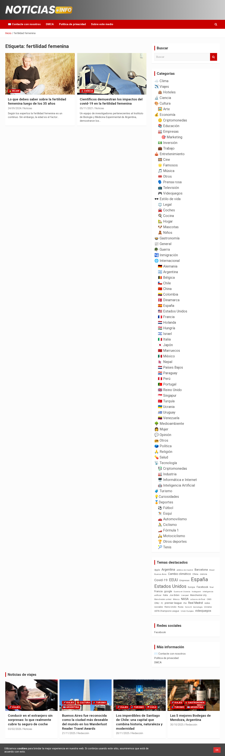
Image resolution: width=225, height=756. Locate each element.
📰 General (162, 244)
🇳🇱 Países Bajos (170, 367)
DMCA (50, 24)
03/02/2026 (14, 729)
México (176, 599)
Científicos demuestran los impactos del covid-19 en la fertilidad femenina (111, 101)
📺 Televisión (168, 188)
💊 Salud (161, 457)
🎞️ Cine (164, 159)
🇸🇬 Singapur (167, 395)
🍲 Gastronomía (166, 238)
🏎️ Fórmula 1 (168, 530)
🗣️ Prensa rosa (170, 182)
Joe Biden (174, 595)
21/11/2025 (68, 733)
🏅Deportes (163, 502)
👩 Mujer (14, 91)
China (195, 574)
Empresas (184, 580)
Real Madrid (195, 603)
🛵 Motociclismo (171, 536)
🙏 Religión (163, 452)
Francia (158, 591)
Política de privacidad (72, 24)
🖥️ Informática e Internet (177, 480)
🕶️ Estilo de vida (167, 199)
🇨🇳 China (165, 289)
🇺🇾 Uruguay (166, 412)
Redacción (83, 733)
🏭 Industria (167, 474)
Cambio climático (179, 574)
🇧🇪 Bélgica (166, 277)
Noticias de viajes (22, 674)
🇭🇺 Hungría (166, 328)
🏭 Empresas (168, 131)
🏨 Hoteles (167, 92)
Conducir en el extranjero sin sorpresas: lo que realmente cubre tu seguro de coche (30, 720)
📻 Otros (161, 440)
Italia (165, 595)
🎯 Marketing (171, 137)
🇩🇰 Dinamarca (168, 300)
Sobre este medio (102, 24)
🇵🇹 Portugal (167, 384)
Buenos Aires (160, 574)
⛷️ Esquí (165, 513)
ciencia (203, 574)
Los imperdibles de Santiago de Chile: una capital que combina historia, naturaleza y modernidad (139, 722)
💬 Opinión (162, 435)
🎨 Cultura (162, 103)
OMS (209, 599)
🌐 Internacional (167, 261)
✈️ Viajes (161, 86)
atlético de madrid (185, 570)
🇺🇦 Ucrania (166, 407)
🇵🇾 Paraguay (167, 373)
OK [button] (217, 750)
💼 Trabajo (166, 148)
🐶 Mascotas (168, 227)
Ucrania (208, 607)
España (199, 579)
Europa (191, 587)
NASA (185, 599)
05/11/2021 (86, 108)
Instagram (196, 591)
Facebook (202, 587)
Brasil (211, 570)
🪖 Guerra (162, 249)
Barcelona (201, 569)
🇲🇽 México (166, 356)
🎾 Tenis (164, 547)
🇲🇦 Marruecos (169, 350)
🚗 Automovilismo (172, 519)
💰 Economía (164, 115)
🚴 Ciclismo (167, 525)
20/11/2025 (122, 733)
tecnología (197, 607)
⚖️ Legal (165, 204)
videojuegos (203, 610)
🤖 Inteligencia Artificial (176, 485)
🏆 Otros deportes (172, 541)
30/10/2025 (177, 724)
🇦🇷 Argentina (168, 272)
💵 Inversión (167, 143)
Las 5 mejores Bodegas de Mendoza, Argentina (190, 718)
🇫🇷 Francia (166, 317)
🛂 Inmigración (166, 255)
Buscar (213, 57)
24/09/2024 (14, 108)
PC (162, 603)
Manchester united (162, 599)
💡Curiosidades (166, 496)
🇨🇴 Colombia (168, 294)
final (212, 587)
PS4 (185, 603)
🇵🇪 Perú (164, 379)
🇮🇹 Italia (164, 339)
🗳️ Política (163, 446)
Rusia (180, 607)
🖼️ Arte (164, 109)
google (168, 591)
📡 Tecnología (165, 463)
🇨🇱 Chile (164, 283)
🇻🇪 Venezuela (168, 418)
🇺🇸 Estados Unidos (172, 311)
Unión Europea (187, 611)
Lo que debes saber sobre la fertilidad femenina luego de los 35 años (37, 101)
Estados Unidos (170, 586)
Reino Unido (170, 607)
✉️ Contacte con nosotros (24, 24)
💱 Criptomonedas (172, 468)
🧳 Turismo (163, 491)
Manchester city (198, 595)
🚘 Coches (166, 210)
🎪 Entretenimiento (169, 154)
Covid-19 (161, 580)
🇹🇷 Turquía (166, 401)
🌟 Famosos (168, 165)
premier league (173, 603)
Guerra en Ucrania (182, 591)
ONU (156, 603)
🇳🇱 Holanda (167, 322)
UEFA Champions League (166, 611)
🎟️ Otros (165, 176)
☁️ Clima (161, 81)
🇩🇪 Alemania (167, 266)
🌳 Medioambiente (169, 423)
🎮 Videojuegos (170, 193)
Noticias (27, 108)
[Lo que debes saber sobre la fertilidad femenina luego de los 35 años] (40, 74)
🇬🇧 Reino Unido (170, 390)
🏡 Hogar (165, 221)
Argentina (168, 569)
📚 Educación (168, 126)
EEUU (173, 580)
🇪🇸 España (166, 305)
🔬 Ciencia (87, 91)
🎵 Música (166, 171)
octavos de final (197, 599)
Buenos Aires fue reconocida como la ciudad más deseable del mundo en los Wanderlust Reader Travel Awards (85, 722)
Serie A (188, 607)
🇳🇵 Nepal (165, 362)
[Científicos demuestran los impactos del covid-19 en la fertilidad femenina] (112, 74)
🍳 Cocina (166, 216)
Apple (157, 570)
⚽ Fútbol (165, 508)
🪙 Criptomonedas (172, 120)
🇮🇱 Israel (165, 334)
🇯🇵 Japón (165, 345)
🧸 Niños (165, 232)
